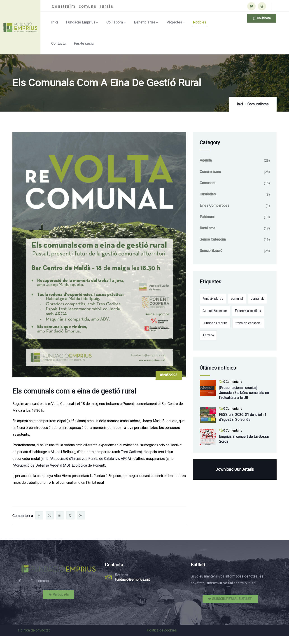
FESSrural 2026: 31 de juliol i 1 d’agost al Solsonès (242, 417)
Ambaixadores (213, 298)
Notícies (199, 22)
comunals (257, 298)
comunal (237, 298)
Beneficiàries (145, 22)
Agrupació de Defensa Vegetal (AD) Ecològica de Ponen (58, 465)
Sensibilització (211, 250)
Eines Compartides (214, 205)
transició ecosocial (248, 323)
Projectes (174, 22)
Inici (54, 22)
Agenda (206, 160)
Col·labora (114, 22)
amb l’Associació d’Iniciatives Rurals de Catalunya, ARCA (86, 458)
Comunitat (207, 183)
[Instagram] (262, 6)
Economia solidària (248, 311)
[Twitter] (251, 6)
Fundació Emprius (80, 22)
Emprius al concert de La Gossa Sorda (244, 439)
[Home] (20, 27)
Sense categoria (213, 239)
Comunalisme (258, 104)
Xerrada (208, 335)
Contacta (58, 43)
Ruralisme (207, 228)
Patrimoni (207, 217)
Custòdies (208, 194)
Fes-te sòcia (84, 43)
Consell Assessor (215, 311)
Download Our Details (235, 469)
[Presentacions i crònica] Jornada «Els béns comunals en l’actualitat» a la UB (244, 392)
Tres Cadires (131, 452)
